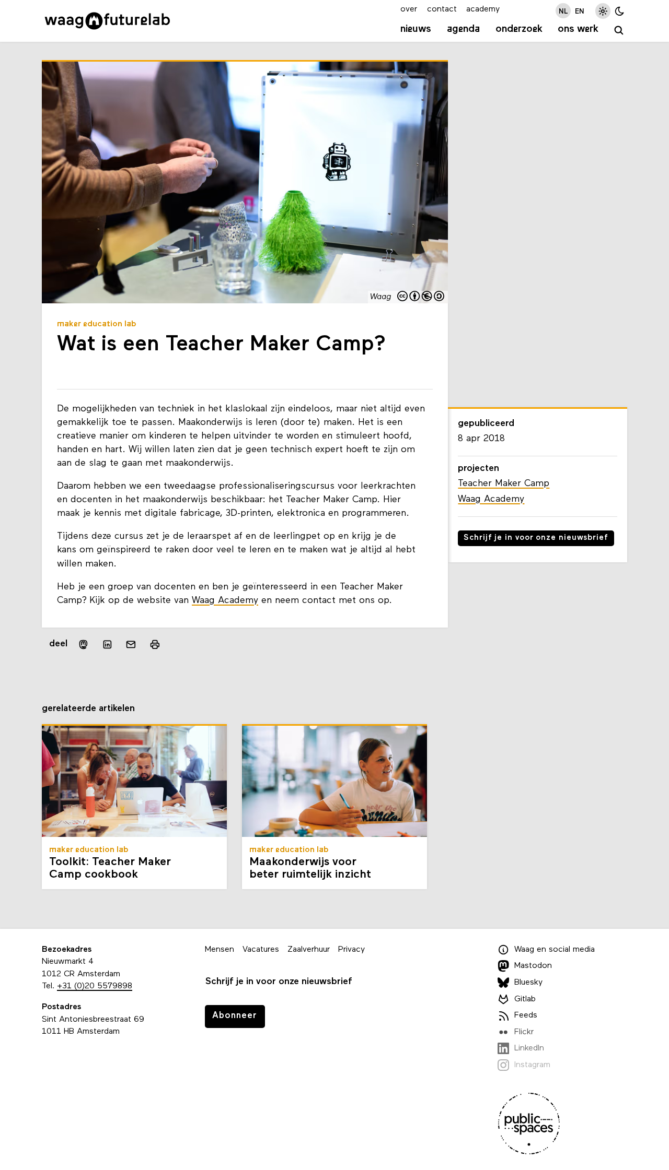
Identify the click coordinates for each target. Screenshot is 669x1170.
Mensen (219, 950)
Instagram (532, 1065)
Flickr (524, 1032)
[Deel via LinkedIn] (107, 645)
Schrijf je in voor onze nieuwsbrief (536, 538)
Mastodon (533, 966)
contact (442, 9)
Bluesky (528, 982)
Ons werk (578, 29)
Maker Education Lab (96, 324)
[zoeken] (619, 30)
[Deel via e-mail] (131, 645)
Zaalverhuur (308, 950)
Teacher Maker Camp (503, 484)
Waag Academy (225, 601)
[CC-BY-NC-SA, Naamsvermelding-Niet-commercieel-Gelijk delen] (421, 297)
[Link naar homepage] (107, 21)
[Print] (155, 644)
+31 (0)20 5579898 (94, 986)
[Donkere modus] (619, 10)
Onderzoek (519, 29)
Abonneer (234, 1015)
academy (483, 9)
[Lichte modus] (602, 10)
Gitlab (525, 999)
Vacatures (261, 950)
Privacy (351, 950)
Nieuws (415, 29)
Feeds (525, 1015)
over (408, 9)
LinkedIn (529, 1048)
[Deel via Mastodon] (83, 644)
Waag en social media (554, 950)
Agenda (463, 29)
